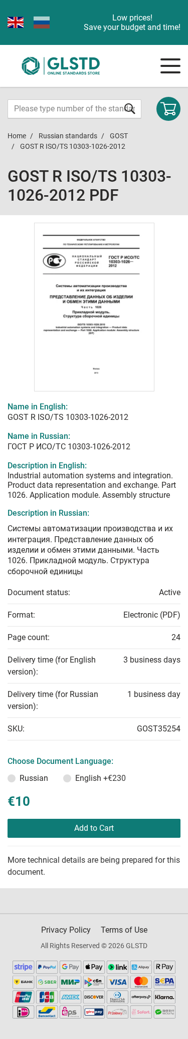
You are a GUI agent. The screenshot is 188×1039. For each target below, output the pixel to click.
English (100, 778)
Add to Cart (94, 828)
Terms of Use (124, 930)
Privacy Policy (66, 930)
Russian (34, 778)
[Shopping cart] (168, 109)
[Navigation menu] (170, 65)
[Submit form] (129, 108)
